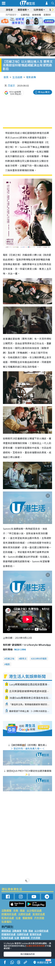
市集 (15, 910)
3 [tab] (26, 17)
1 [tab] (21, 17)
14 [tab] (26, 24)
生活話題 (17, 77)
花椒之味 (10, 658)
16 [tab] (32, 24)
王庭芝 (11, 85)
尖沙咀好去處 (34, 910)
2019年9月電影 (39, 658)
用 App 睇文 (44, 91)
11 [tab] (32, 21)
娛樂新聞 (36, 14)
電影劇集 (31, 77)
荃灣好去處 (38, 914)
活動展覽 (6, 910)
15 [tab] (29, 24)
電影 (8, 664)
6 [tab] (35, 17)
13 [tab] (23, 24)
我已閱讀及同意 (27, 954)
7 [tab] (21, 21)
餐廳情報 (27, 918)
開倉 (22, 910)
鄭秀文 (23, 658)
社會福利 (6, 921)
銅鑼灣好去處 (8, 914)
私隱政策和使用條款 (35, 945)
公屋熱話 (25, 14)
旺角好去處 (7, 918)
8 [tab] (23, 21)
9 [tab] (26, 21)
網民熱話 (6, 930)
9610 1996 (20, 649)
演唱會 (9, 9)
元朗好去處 (24, 914)
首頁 (6, 77)
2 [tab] (23, 17)
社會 (18, 918)
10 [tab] (29, 21)
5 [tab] (32, 17)
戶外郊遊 (39, 918)
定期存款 (48, 14)
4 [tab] (29, 17)
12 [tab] (35, 21)
